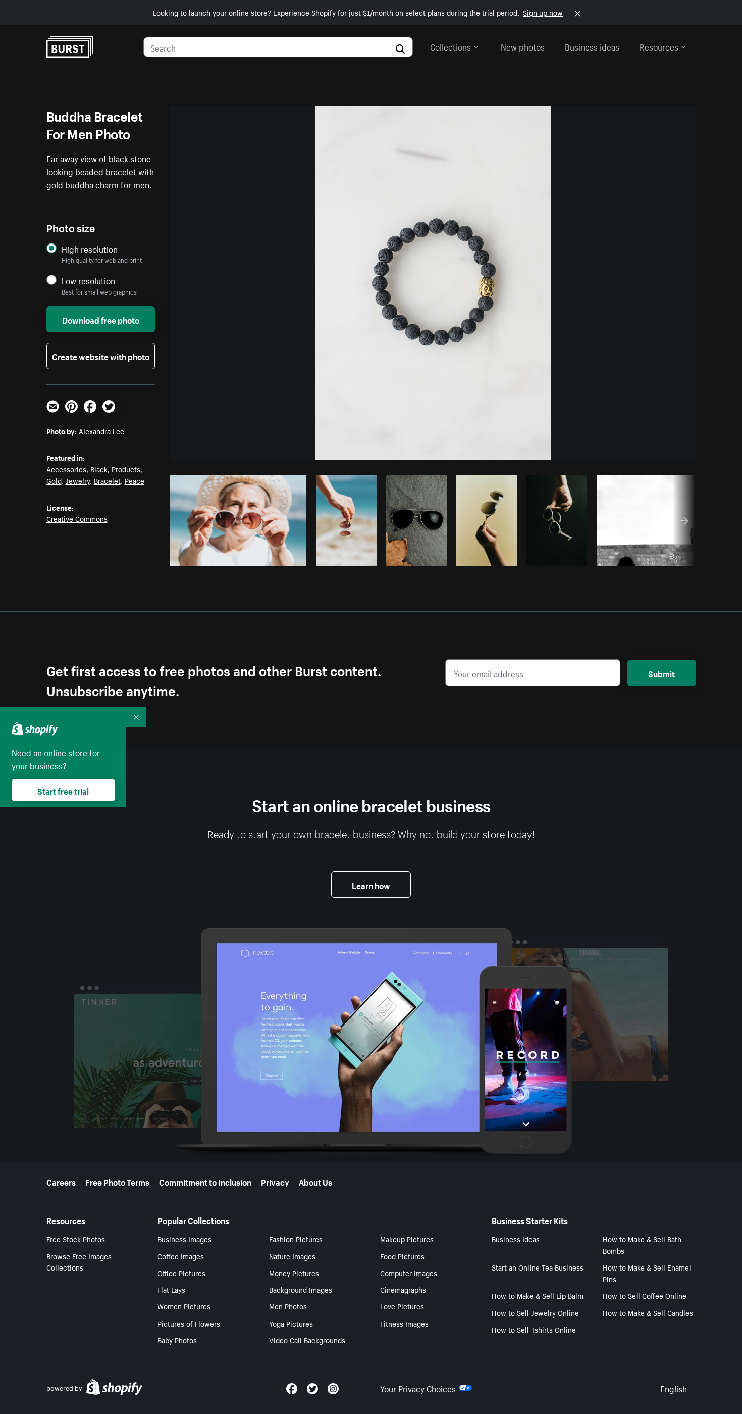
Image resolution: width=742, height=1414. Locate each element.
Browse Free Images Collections (79, 1261)
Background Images (300, 1289)
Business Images (184, 1238)
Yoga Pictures (291, 1323)
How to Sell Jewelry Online (535, 1312)
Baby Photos (177, 1339)
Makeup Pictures (407, 1238)
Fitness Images (404, 1323)
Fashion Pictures (296, 1238)
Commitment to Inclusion (205, 1181)
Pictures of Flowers (188, 1323)
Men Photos (288, 1305)
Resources (659, 46)
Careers (61, 1181)
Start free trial (63, 790)
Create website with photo (100, 355)
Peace (134, 480)
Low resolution (88, 280)
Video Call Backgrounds (307, 1339)
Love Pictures (402, 1305)
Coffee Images (180, 1255)
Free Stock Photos (75, 1238)
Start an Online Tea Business (538, 1267)
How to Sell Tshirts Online (534, 1329)
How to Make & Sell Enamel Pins (647, 1272)
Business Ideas (516, 1238)
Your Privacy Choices (418, 1387)
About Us (315, 1181)
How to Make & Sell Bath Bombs (642, 1244)
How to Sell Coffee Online (644, 1295)
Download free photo (100, 319)
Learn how (371, 884)
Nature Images (292, 1255)
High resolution (90, 249)
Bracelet (107, 480)
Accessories (66, 468)
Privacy (275, 1181)
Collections (450, 46)
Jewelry (78, 480)
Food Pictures (402, 1255)
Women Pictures (183, 1305)
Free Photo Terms (117, 1181)
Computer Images (408, 1272)
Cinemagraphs (403, 1289)
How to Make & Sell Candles (648, 1312)
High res (236, 555)
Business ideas (592, 46)
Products (126, 468)
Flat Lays (171, 1289)
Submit (661, 672)
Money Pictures (294, 1272)
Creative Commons (77, 518)
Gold (54, 480)
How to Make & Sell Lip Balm (538, 1295)
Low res (275, 555)
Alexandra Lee (101, 430)
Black (99, 468)
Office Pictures (181, 1272)
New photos (523, 46)
